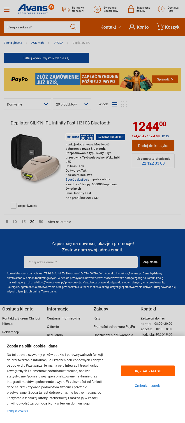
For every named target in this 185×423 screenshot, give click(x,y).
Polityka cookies (17, 411)
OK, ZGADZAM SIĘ (148, 371)
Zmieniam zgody (147, 385)
